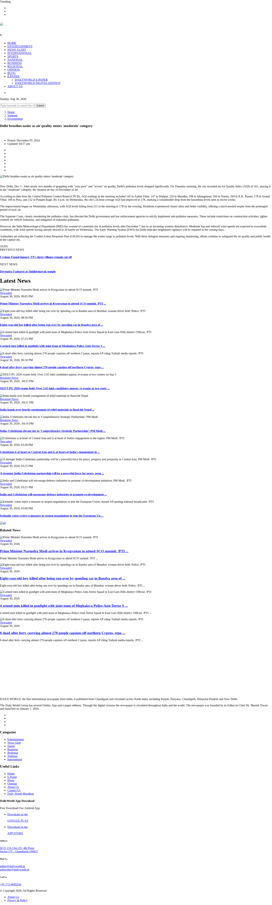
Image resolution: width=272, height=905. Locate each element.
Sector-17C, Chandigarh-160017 (19, 851)
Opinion (12, 783)
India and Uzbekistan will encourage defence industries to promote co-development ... (53, 494)
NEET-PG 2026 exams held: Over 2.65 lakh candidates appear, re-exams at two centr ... (55, 388)
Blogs (10, 780)
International (14, 759)
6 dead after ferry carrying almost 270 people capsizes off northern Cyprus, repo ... (52, 367)
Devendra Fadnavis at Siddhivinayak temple (28, 271)
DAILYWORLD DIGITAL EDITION (38, 83)
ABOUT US (15, 86)
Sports (11, 746)
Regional (12, 752)
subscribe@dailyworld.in (14, 869)
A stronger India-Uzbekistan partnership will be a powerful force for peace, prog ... (52, 473)
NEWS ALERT (16, 49)
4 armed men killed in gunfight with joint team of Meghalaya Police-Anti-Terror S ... (52, 346)
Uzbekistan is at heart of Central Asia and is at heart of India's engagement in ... (50, 452)
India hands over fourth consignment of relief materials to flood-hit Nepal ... (47, 409)
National (12, 115)
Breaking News (9, 377)
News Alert (14, 742)
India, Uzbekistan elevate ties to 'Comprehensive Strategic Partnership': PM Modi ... (52, 431)
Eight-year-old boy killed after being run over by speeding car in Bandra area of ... (51, 324)
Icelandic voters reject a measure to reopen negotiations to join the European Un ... (51, 515)
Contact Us (14, 790)
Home (11, 112)
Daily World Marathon (20, 793)
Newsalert (6, 293)
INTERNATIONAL (19, 53)
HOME (11, 43)
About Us (13, 787)
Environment (15, 118)
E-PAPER (13, 76)
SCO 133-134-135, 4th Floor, (17, 848)
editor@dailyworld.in (12, 866)
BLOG (11, 73)
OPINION (13, 69)
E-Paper (12, 777)
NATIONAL (15, 59)
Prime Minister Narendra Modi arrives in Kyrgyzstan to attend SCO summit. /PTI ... (53, 303)
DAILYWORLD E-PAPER (31, 79)
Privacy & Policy (17, 900)
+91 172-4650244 (10, 884)
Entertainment (15, 739)
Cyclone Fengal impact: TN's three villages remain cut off (36, 257)
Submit (40, 105)
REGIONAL (15, 66)
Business (12, 749)
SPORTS (12, 56)
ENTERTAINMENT (20, 46)
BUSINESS (14, 63)
